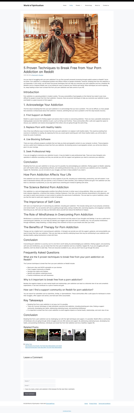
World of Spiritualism (34, 5)
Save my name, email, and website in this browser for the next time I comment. (50, 389)
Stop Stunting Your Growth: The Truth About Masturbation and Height (43, 345)
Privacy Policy (93, 403)
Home (64, 5)
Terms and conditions (104, 403)
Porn (30, 344)
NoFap (27, 344)
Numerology (88, 5)
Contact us (106, 5)
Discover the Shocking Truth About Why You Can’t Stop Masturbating (43, 347)
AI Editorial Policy (67, 411)
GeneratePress (50, 403)
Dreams (78, 5)
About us (97, 5)
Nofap (71, 5)
